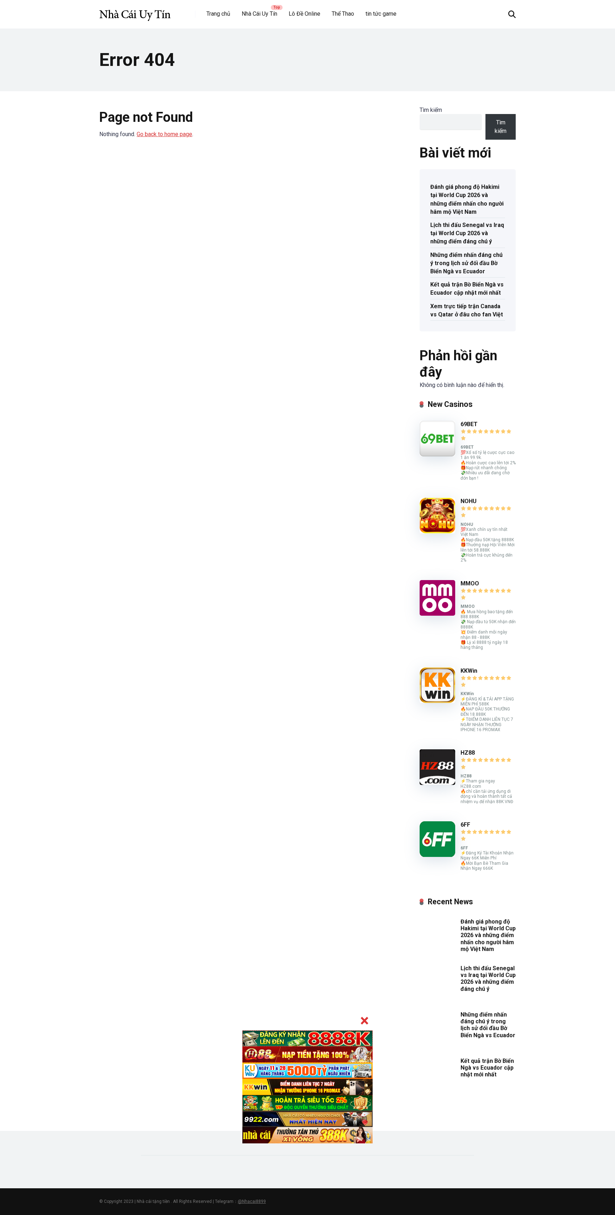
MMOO (470, 583)
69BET (469, 424)
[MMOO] (437, 613)
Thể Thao (343, 13)
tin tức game (381, 13)
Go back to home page (164, 134)
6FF (465, 824)
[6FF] (437, 855)
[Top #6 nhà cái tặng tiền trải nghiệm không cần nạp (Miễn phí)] (134, 11)
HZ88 (468, 752)
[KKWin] (437, 701)
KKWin (469, 670)
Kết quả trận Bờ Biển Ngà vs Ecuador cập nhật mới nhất (467, 288)
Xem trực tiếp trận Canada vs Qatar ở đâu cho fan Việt (466, 310)
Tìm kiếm (431, 110)
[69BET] (437, 454)
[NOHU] (437, 531)
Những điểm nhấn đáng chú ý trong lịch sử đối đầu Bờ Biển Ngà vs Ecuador (466, 263)
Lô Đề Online (304, 13)
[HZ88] (437, 783)
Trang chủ (218, 13)
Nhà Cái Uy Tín (259, 13)
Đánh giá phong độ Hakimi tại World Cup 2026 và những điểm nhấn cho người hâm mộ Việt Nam (467, 199)
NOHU (469, 501)
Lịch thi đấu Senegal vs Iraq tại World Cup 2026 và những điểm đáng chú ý (467, 233)
